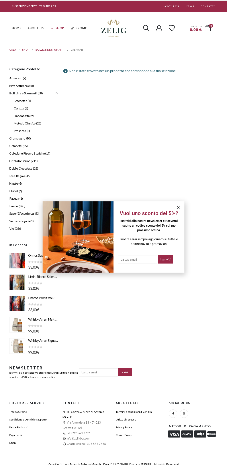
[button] (146, 28)
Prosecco (20, 131)
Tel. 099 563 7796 (78, 433)
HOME (16, 28)
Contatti (207, 6)
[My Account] (159, 28)
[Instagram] (184, 413)
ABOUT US (35, 28)
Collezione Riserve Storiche (27, 153)
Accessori (15, 78)
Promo (13, 206)
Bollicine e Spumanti (23, 93)
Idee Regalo (17, 176)
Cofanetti (15, 146)
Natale (13, 183)
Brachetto (20, 101)
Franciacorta (22, 116)
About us (171, 6)
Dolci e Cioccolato (20, 168)
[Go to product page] (17, 261)
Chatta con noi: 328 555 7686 (86, 443)
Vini (11, 228)
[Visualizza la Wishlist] (172, 28)
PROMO (82, 28)
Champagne (17, 138)
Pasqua (14, 198)
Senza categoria (19, 221)
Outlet (13, 191)
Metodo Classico (25, 123)
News (190, 6)
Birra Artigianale (19, 86)
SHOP (59, 28)
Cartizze (19, 108)
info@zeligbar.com (78, 438)
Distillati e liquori (19, 161)
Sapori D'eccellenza (21, 213)
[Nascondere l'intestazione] (113, 28)
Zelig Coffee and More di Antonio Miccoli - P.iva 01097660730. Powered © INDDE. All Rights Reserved (113, 464)
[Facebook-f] (173, 413)
